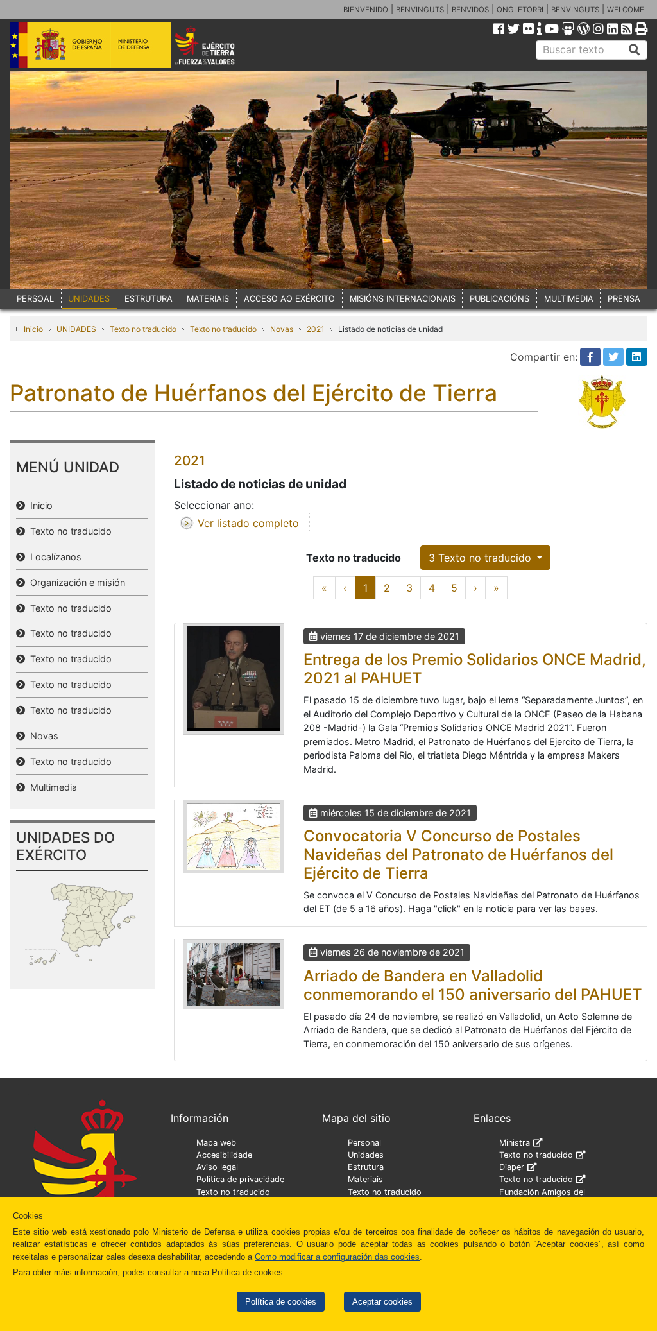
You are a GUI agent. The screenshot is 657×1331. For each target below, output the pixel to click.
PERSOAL (35, 299)
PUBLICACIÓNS (499, 299)
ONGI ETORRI (520, 9)
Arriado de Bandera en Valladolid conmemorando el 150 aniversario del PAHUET (472, 985)
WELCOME (625, 9)
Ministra (514, 1142)
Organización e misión (75, 582)
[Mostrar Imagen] (233, 679)
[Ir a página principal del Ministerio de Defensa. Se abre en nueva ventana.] (90, 44)
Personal (364, 1142)
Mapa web (216, 1142)
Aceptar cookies (382, 1302)
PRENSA (624, 299)
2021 (316, 329)
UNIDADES (89, 299)
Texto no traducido (143, 329)
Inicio (33, 329)
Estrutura (366, 1167)
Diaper (511, 1167)
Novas (281, 329)
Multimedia (51, 787)
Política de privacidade (240, 1179)
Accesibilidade (224, 1155)
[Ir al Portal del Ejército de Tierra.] (217, 44)
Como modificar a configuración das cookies (337, 1257)
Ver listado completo (248, 523)
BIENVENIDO (365, 9)
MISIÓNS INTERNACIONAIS (403, 299)
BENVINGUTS (420, 9)
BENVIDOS (470, 9)
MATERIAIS (208, 299)
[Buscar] (634, 50)
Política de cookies (280, 1302)
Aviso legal (217, 1167)
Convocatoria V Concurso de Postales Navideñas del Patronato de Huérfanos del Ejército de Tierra (458, 854)
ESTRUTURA (148, 299)
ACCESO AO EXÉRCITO (289, 299)
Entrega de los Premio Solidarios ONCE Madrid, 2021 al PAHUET (474, 668)
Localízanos (53, 556)
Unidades (366, 1155)
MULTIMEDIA (568, 299)
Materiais (365, 1179)
